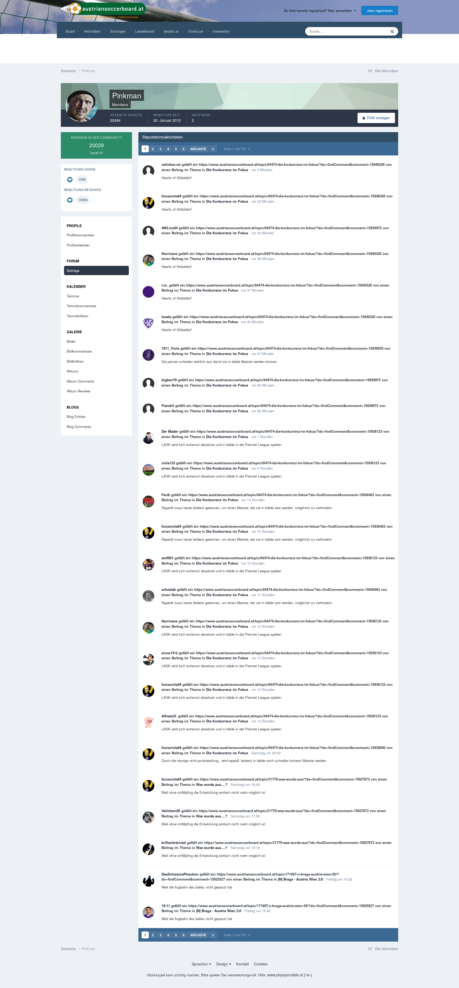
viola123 (168, 462)
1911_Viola (170, 348)
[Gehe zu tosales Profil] (148, 323)
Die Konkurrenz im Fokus (227, 169)
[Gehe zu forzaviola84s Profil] (148, 203)
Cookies (260, 964)
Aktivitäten (92, 31)
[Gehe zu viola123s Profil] (148, 470)
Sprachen (200, 964)
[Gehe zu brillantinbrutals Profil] (148, 849)
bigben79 (169, 379)
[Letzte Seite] (213, 148)
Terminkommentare (81, 305)
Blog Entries (76, 416)
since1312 (170, 652)
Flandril (168, 405)
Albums (72, 371)
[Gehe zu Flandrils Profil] (148, 409)
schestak (169, 589)
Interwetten (221, 31)
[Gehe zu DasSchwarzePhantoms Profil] (148, 881)
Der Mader (170, 431)
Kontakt (242, 964)
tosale (166, 316)
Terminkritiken (77, 315)
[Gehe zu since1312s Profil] (148, 659)
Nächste (198, 148)
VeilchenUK (171, 810)
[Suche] (392, 31)
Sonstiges (118, 31)
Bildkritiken (75, 361)
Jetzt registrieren (380, 10)
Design (222, 964)
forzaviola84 (171, 195)
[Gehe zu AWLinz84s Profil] (148, 231)
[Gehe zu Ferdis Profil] (148, 501)
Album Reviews (79, 390)
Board (70, 31)
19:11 (166, 905)
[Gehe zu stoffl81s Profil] (148, 564)
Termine (73, 295)
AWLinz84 (170, 227)
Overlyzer (195, 31)
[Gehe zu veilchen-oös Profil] (148, 171)
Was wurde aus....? (211, 784)
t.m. (165, 285)
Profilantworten (78, 245)
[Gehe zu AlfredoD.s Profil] (148, 723)
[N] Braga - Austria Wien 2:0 (300, 879)
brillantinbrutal (174, 842)
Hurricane (169, 253)
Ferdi (166, 494)
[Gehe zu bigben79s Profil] (148, 383)
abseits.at (171, 31)
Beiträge (73, 270)
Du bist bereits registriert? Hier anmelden (319, 10)
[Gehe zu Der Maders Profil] (148, 438)
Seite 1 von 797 (236, 148)
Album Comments (80, 381)
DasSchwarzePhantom (180, 874)
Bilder (71, 341)
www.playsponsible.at (285, 974)
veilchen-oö (171, 164)
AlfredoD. (169, 715)
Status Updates (368, 31)
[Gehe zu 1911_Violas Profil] (148, 355)
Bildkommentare (79, 351)
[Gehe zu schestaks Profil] (148, 596)
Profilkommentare (80, 234)
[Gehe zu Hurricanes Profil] (148, 260)
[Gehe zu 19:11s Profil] (148, 912)
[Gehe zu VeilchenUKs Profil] (148, 817)
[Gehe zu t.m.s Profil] (148, 292)
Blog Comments (79, 426)
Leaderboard (144, 31)
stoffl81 (167, 557)
